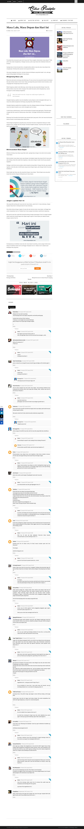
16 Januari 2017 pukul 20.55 (26, 397)
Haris (14, 452)
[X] (1, 416)
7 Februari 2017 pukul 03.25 (27, 743)
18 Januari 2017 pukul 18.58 (21, 520)
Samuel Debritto (17, 743)
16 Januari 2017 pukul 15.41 (25, 311)
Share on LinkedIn (45, 256)
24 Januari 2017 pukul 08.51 (26, 629)
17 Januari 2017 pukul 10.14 (22, 452)
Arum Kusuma (16, 385)
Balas (14, 326)
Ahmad (14, 660)
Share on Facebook (13, 256)
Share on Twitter (23, 256)
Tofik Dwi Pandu (17, 691)
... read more (61, 147)
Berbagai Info (20, 378)
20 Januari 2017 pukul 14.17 (23, 660)
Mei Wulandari (16, 767)
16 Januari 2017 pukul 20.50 (26, 331)
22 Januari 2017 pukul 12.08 (26, 558)
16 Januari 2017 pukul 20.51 (26, 352)
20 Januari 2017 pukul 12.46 (28, 638)
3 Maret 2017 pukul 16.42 (26, 652)
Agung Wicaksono (17, 617)
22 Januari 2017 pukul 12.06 (26, 532)
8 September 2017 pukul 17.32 (25, 791)
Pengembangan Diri (16, 252)
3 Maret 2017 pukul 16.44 (26, 680)
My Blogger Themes (73, 827)
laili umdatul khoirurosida (19, 340)
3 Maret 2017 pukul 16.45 (26, 710)
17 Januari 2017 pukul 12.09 (26, 482)
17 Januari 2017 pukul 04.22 (29, 378)
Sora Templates (65, 827)
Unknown (15, 406)
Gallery (46, 20)
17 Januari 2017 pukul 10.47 (25, 472)
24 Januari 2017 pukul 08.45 (26, 577)
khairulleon (15, 311)
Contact (55, 20)
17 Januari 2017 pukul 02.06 (24, 406)
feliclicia (15, 489)
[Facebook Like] (1, 419)
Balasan (16, 328)
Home (14, 20)
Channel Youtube (67, 20)
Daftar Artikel (35, 20)
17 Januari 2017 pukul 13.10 (23, 489)
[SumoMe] (1, 422)
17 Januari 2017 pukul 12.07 (26, 463)
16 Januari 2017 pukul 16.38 (32, 340)
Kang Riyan (15, 791)
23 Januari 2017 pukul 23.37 (27, 691)
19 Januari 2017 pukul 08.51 (22, 541)
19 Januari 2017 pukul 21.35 (28, 617)
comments (10, 302)
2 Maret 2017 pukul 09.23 (26, 767)
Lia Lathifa (15, 721)
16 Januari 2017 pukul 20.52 (26, 370)
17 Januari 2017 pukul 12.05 (26, 438)
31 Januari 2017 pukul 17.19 (24, 721)
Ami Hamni (15, 472)
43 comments (50, 30)
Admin (9, 30)
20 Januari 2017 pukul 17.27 (28, 445)
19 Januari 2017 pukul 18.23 (25, 587)
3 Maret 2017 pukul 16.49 (26, 780)
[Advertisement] (66, 95)
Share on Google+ (34, 256)
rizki (14, 520)
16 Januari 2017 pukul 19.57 (26, 385)
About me (23, 20)
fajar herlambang (17, 360)
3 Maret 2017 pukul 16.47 (26, 757)
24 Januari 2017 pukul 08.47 (26, 605)
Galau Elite (65, 60)
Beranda (29, 279)
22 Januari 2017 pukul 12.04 (26, 510)
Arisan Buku (16, 587)
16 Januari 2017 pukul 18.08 (28, 360)
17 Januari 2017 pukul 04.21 (29, 421)
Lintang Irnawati (17, 565)
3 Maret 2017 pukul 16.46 (26, 735)
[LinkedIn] (1, 413)
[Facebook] (1, 409)
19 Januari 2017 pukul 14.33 (27, 565)
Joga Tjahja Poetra (17, 638)
